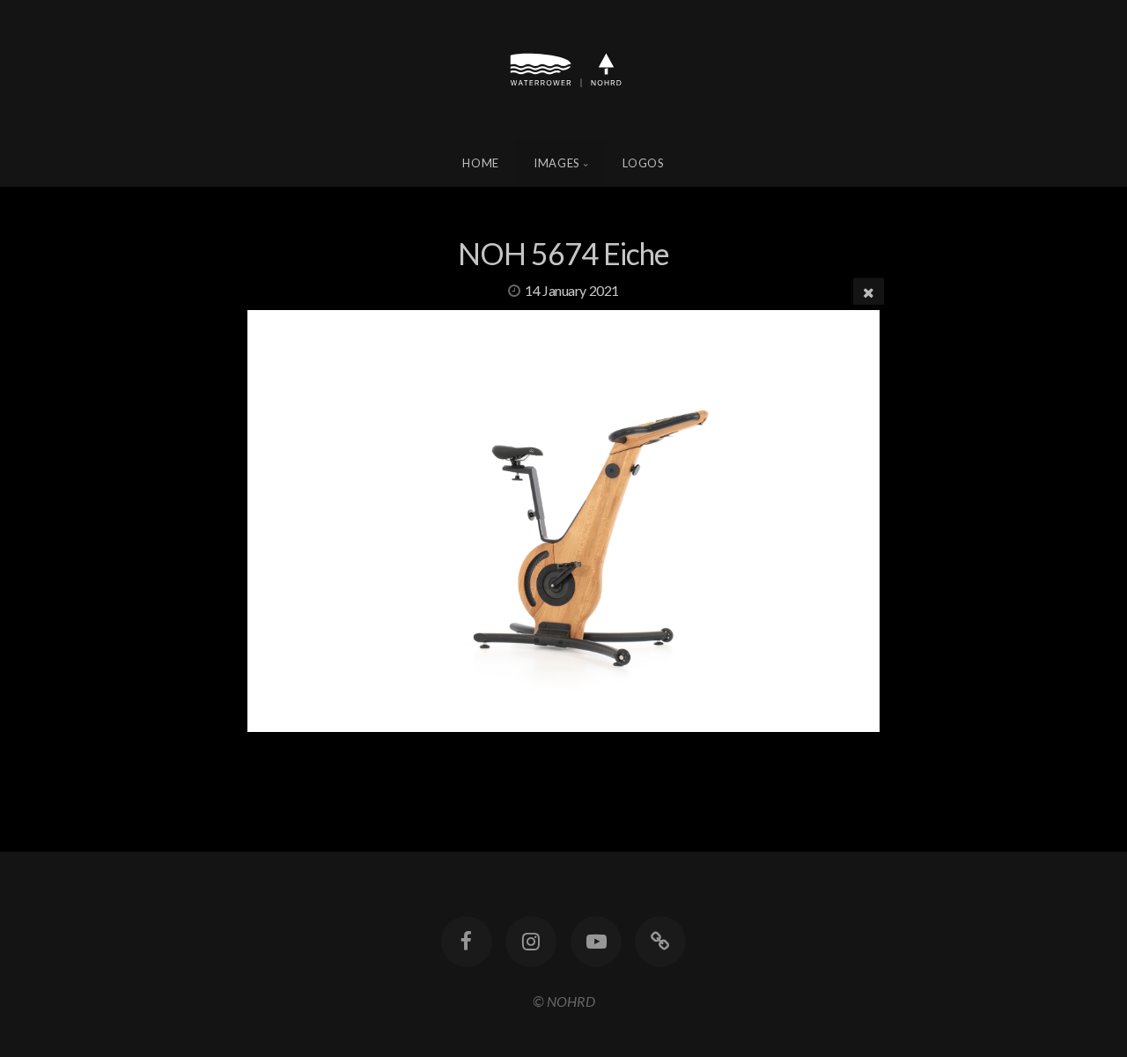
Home (480, 163)
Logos (643, 163)
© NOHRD (564, 1001)
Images (557, 163)
